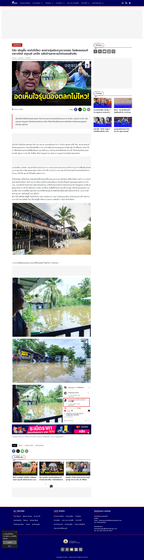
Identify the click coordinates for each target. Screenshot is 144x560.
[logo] (14, 3)
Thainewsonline (18, 524)
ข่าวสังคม (78, 516)
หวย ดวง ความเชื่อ (68, 520)
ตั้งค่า (9, 546)
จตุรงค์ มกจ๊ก (69, 144)
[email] (88, 109)
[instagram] (113, 51)
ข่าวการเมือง (69, 516)
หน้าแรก (14, 58)
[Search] (126, 3)
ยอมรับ (10, 542)
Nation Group (27, 516)
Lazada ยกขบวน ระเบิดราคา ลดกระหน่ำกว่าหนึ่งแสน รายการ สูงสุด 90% (37, 436)
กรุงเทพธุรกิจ (17, 520)
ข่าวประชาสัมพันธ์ (79, 524)
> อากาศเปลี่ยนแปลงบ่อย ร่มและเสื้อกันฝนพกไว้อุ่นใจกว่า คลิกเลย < (35, 263)
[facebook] (75, 109)
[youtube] (104, 51)
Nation (26, 520)
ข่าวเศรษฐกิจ (68, 524)
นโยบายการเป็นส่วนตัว (60, 528)
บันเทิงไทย (28, 58)
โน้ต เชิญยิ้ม (25, 196)
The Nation (17, 516)
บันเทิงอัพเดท (39, 445)
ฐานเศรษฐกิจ (36, 524)
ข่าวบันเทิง (21, 58)
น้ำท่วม (21, 445)
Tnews (28, 524)
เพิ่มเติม (5, 538)
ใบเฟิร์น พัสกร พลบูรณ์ (39, 153)
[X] (100, 51)
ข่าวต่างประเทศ (58, 524)
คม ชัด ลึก (37, 516)
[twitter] (80, 109)
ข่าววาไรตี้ (78, 520)
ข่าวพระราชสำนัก (59, 516)
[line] (84, 109)
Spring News (34, 520)
